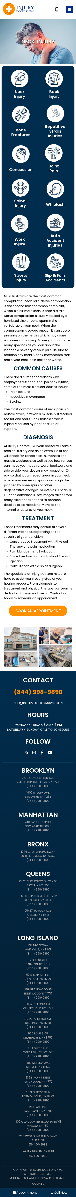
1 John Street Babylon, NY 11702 (38, 962)
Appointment (26, 1192)
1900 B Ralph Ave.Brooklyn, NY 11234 (38, 795)
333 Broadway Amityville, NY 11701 (38, 947)
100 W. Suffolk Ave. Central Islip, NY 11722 (38, 1006)
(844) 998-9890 (38, 692)
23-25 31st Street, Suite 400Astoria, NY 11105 (38, 883)
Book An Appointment (38, 611)
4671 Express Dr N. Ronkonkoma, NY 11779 (38, 1094)
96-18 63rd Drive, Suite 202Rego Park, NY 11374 (38, 898)
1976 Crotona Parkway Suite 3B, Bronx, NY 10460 (38, 854)
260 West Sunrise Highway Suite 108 (38, 1138)
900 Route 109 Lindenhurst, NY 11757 (38, 1036)
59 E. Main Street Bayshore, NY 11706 (38, 977)
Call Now (60, 1192)
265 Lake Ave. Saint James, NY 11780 (38, 1109)
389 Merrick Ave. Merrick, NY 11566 (38, 1065)
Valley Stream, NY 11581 (38, 1151)
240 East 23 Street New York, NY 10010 (38, 824)
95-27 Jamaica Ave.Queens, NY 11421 (38, 913)
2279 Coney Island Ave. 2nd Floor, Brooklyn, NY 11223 (38, 780)
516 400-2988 (38, 1144)
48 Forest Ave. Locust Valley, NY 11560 (38, 1050)
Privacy (46, 1178)
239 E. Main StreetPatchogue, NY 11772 (38, 1080)
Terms (60, 1178)
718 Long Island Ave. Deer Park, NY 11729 (38, 1021)
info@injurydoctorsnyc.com (38, 703)
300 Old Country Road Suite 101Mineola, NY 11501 (38, 1124)
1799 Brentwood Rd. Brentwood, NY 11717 (38, 991)
